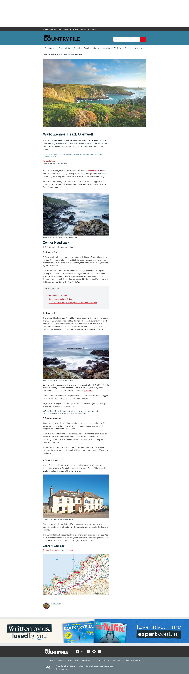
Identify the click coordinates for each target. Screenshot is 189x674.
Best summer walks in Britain (60, 299)
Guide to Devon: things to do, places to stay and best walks (73, 303)
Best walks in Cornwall (58, 295)
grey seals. (88, 390)
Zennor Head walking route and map (58, 550)
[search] (143, 39)
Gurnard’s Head (92, 171)
